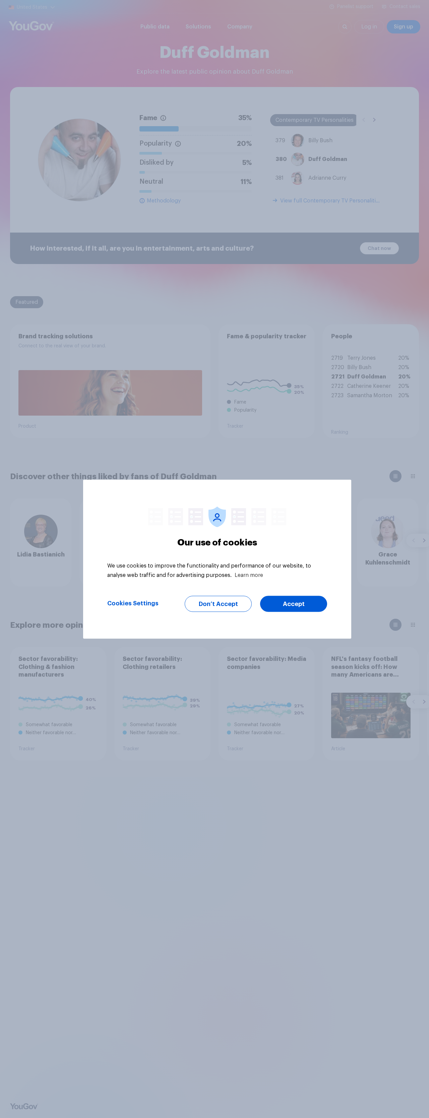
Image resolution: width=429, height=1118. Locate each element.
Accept (294, 604)
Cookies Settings (133, 603)
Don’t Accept (218, 604)
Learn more (249, 575)
